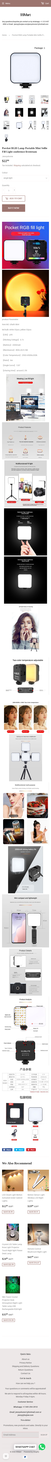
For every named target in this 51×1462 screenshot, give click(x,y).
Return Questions (25, 1370)
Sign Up (44, 1435)
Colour (5, 173)
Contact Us (25, 1373)
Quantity (5, 185)
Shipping (17, 165)
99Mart (18, 1452)
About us (25, 1359)
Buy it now (13, 208)
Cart (47, 3)
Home (4, 35)
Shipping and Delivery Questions (25, 1366)
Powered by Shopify (31, 1452)
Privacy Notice (25, 1363)
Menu (7, 3)
